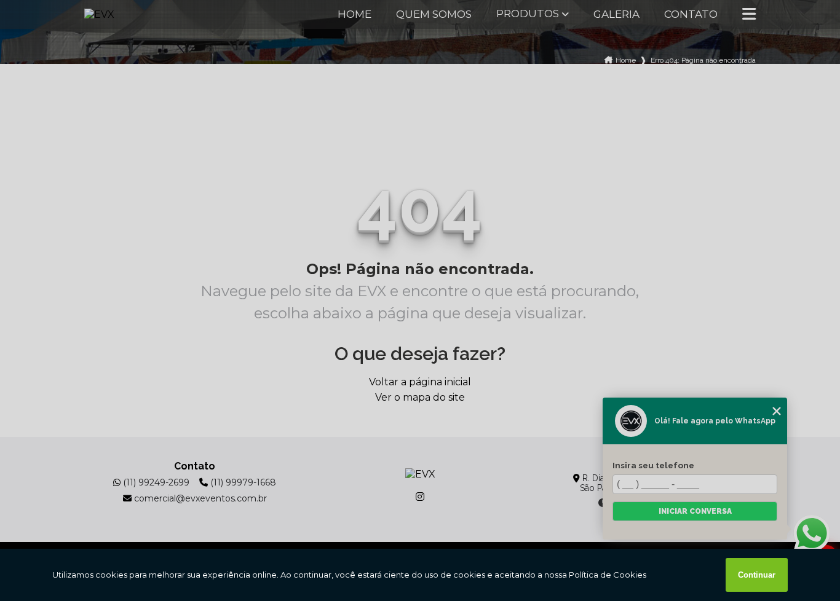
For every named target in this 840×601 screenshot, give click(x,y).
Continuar (756, 574)
